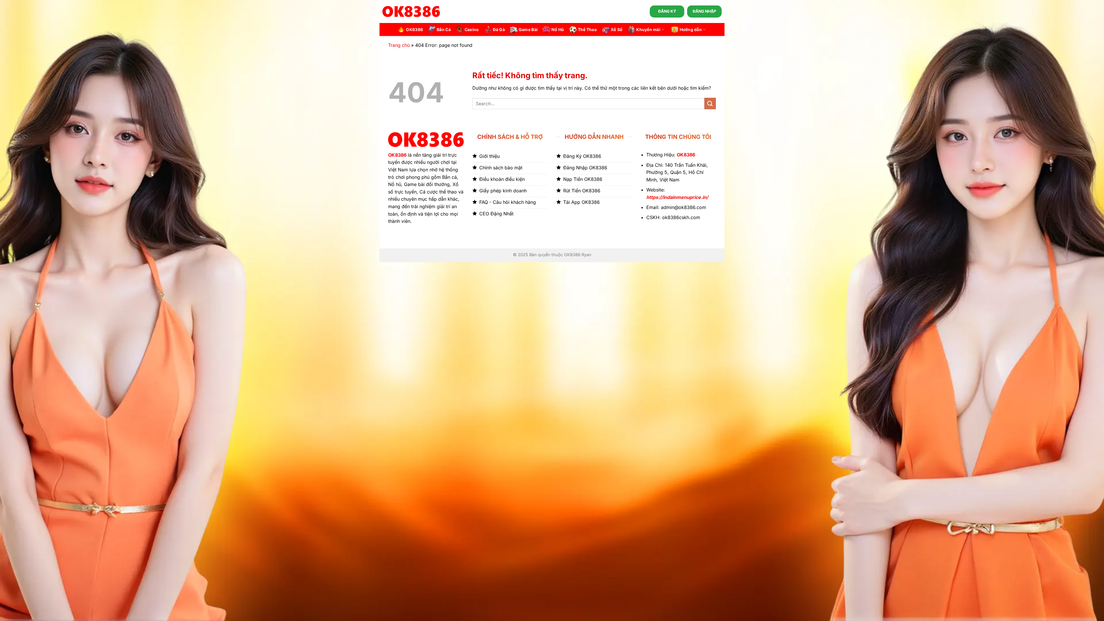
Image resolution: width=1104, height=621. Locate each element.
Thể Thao (587, 29)
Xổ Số (616, 29)
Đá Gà (499, 29)
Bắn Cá (444, 29)
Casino (472, 29)
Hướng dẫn (691, 29)
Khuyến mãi (648, 29)
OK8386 (414, 29)
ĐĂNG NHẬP (704, 11)
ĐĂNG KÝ (667, 11)
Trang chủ (399, 45)
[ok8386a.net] (411, 11)
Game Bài (528, 29)
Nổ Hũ (557, 29)
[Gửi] (710, 103)
